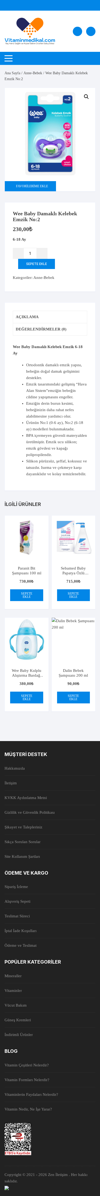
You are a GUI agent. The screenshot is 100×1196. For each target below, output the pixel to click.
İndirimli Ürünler (19, 1035)
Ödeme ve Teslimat (21, 945)
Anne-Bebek (32, 73)
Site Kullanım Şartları (22, 856)
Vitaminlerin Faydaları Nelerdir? (31, 1094)
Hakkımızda (15, 768)
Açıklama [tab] (27, 317)
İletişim (11, 783)
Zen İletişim (58, 1174)
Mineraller (13, 976)
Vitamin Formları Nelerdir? (27, 1080)
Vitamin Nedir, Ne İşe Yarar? (28, 1109)
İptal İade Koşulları (21, 931)
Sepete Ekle (36, 264)
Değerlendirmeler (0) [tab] (41, 329)
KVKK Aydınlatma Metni (26, 798)
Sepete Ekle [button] (26, 595)
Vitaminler (13, 990)
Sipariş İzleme (16, 887)
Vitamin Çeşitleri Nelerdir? (27, 1065)
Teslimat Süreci (17, 916)
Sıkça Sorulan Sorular (23, 842)
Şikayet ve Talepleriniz (23, 827)
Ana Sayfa (12, 73)
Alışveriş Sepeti (17, 901)
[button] (86, 97)
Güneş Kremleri (18, 1020)
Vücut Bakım (16, 1005)
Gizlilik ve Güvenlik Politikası (30, 812)
